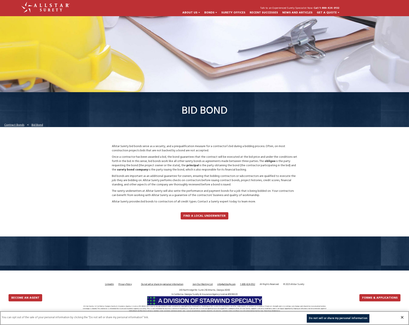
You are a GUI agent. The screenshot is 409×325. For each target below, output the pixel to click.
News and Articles (297, 12)
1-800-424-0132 (247, 284)
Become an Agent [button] (25, 297)
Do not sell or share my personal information (162, 284)
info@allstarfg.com (226, 284)
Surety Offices (233, 12)
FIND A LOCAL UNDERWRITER (204, 215)
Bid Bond (37, 124)
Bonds (209, 12)
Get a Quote (327, 12)
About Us (190, 12)
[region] (204, 318)
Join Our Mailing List (203, 284)
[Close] (402, 317)
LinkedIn (109, 284)
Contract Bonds (14, 124)
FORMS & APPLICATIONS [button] (380, 297)
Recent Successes (264, 12)
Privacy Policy (125, 284)
